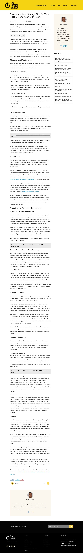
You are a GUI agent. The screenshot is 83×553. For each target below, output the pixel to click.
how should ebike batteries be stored (30, 191)
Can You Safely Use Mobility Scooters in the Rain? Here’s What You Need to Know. (63, 74)
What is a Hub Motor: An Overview (63, 96)
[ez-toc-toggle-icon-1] (21, 36)
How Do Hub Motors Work (61, 93)
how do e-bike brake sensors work (26, 472)
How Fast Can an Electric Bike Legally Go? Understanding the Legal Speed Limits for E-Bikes (63, 101)
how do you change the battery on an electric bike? (22, 179)
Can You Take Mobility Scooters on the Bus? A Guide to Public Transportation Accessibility (63, 79)
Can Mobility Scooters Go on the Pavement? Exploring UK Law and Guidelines (63, 85)
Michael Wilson (30, 499)
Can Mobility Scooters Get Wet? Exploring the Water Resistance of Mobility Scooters (63, 60)
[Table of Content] (22, 36)
